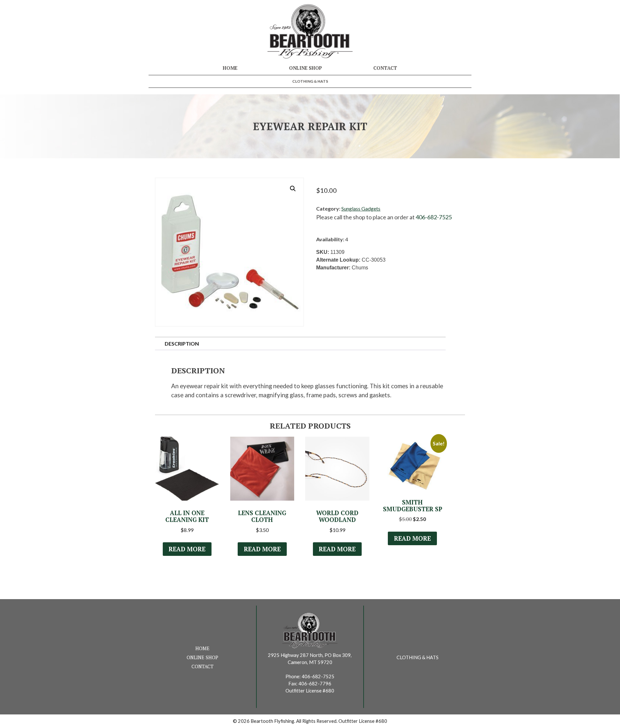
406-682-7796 (314, 683)
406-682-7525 (434, 217)
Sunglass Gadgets (360, 208)
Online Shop (305, 68)
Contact (385, 68)
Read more (187, 549)
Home (230, 68)
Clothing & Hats (310, 81)
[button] (293, 188)
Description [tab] (182, 343)
